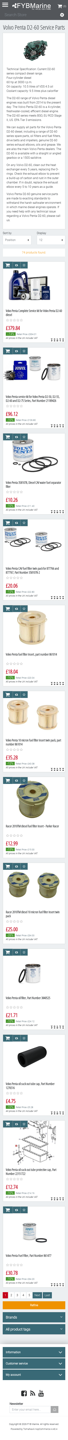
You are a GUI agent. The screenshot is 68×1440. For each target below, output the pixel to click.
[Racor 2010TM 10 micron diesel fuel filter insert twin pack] (32, 885)
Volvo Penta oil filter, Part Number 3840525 (28, 998)
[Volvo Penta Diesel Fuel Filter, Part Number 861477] (32, 1228)
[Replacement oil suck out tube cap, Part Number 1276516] (32, 1057)
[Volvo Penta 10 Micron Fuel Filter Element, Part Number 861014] (32, 627)
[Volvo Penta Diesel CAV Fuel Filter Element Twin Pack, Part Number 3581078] (32, 541)
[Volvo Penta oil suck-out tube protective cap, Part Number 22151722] (32, 1143)
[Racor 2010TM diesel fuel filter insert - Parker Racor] (32, 799)
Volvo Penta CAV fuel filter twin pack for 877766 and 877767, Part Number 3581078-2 (32, 570)
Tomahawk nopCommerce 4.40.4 (40, 1429)
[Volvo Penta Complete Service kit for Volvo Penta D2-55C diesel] (32, 284)
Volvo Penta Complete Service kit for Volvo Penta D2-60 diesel (34, 313)
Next (37, 1295)
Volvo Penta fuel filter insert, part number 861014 (31, 654)
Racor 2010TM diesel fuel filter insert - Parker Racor (32, 826)
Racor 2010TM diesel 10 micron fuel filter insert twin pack (33, 914)
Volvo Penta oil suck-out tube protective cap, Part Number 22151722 (31, 1171)
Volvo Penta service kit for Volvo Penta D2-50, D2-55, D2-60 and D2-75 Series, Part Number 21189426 (33, 398)
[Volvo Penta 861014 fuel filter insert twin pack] (32, 713)
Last (47, 1295)
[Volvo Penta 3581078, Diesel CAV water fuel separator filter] (32, 455)
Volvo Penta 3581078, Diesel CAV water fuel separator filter (33, 484)
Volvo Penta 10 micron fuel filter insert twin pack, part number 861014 (33, 742)
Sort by (7, 233)
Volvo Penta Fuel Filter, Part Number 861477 (28, 1255)
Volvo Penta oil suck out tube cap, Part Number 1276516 (30, 1086)
